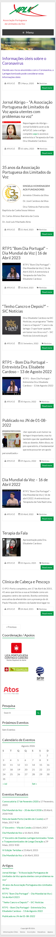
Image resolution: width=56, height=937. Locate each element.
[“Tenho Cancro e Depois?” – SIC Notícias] (11, 317)
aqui (35, 133)
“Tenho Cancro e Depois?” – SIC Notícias (23, 902)
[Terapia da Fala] (11, 539)
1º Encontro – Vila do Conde (16, 827)
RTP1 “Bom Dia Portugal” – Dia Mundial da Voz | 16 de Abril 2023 (25, 253)
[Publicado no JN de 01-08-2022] (11, 431)
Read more (47, 88)
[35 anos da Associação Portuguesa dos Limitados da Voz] (11, 185)
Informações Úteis (10, 932)
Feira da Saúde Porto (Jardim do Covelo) (22, 818)
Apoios (50, 932)
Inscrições (31, 932)
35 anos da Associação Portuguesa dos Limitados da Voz (26, 172)
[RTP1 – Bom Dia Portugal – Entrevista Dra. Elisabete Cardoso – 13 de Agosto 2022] (11, 378)
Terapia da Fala (15, 533)
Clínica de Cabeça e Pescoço (26, 581)
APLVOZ (11, 83)
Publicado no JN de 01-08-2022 (18, 916)
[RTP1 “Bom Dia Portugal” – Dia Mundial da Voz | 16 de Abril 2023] (11, 264)
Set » (34, 783)
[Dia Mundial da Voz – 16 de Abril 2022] (11, 490)
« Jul (5, 783)
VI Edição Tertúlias (11, 850)
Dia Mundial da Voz (12, 832)
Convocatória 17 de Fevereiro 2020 (20, 801)
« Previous (11, 626)
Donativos (41, 932)
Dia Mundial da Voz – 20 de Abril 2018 (22, 810)
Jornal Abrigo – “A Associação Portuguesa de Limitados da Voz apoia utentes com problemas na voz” (27, 109)
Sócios (22, 932)
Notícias (43, 83)
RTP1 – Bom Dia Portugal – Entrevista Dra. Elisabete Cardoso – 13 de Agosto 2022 (27, 367)
